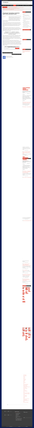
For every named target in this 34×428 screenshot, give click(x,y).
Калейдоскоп (24, 382)
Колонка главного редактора (25, 402)
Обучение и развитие (27, 5)
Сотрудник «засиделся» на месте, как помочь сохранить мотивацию (26, 271)
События (8, 5)
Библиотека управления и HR (26, 400)
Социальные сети (24, 390)
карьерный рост (13, 15)
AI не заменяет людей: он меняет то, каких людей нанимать (8, 9)
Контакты (16, 417)
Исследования (11, 5)
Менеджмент (17, 5)
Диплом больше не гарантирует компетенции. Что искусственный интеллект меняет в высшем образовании (26, 26)
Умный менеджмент (27, 293)
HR (20, 5)
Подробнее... (24, 100)
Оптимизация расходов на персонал (24, 294)
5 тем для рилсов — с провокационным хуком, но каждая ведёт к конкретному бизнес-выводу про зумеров (27, 174)
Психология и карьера (25, 388)
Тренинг (29, 289)
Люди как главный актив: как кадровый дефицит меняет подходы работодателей (27, 162)
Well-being (23, 5)
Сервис (26, 337)
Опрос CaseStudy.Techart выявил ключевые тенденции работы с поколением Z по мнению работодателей (27, 267)
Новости (14, 5)
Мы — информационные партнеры (19, 418)
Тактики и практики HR (24, 159)
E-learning (24, 377)
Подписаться (17, 48)
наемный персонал (19, 15)
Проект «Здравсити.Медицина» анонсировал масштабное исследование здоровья (15, 7)
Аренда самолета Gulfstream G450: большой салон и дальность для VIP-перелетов (27, 92)
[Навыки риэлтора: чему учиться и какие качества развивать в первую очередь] (27, 102)
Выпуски (24, 378)
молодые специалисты (16, 15)
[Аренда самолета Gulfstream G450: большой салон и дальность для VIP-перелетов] (27, 70)
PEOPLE (24, 376)
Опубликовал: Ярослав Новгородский (5, 15)
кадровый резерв (10, 15)
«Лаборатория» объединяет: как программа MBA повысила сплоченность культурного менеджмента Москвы (26, 22)
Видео (23, 401)
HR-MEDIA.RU (5, 2)
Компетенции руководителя (25, 384)
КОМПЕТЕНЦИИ (4, 5)
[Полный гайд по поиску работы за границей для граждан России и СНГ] (27, 152)
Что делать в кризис (25, 396)
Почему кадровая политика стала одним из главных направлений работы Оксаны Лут (10, 8)
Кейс (23, 383)
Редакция (25, 93)
